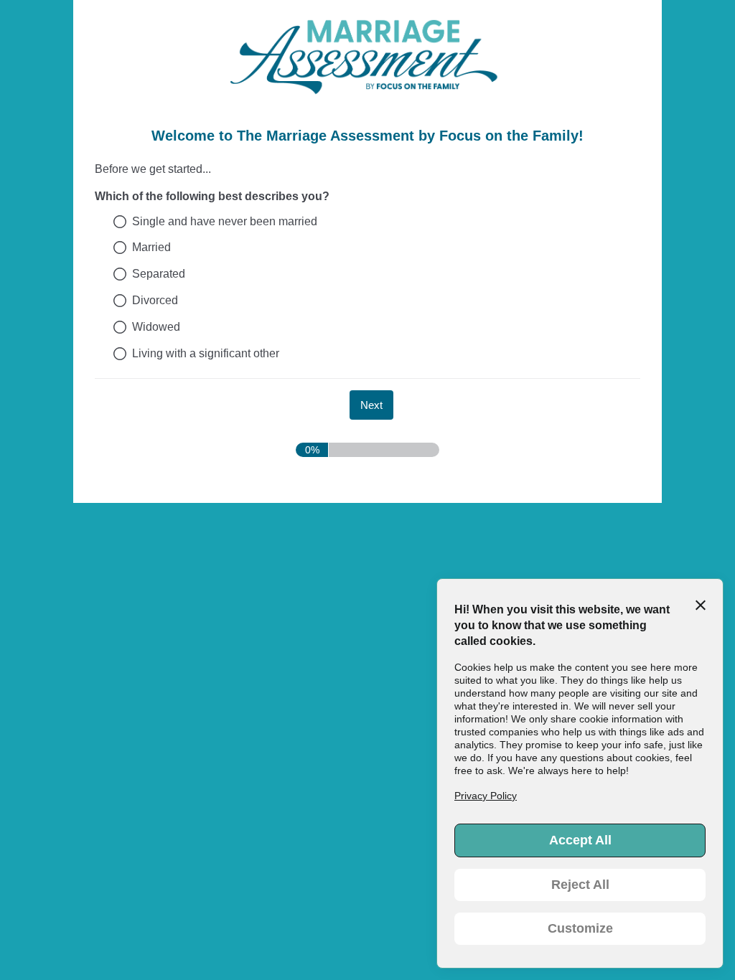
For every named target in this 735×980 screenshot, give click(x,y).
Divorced (155, 300)
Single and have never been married (224, 221)
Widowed (156, 327)
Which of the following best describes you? (212, 196)
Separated (158, 274)
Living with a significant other (205, 353)
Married (151, 247)
